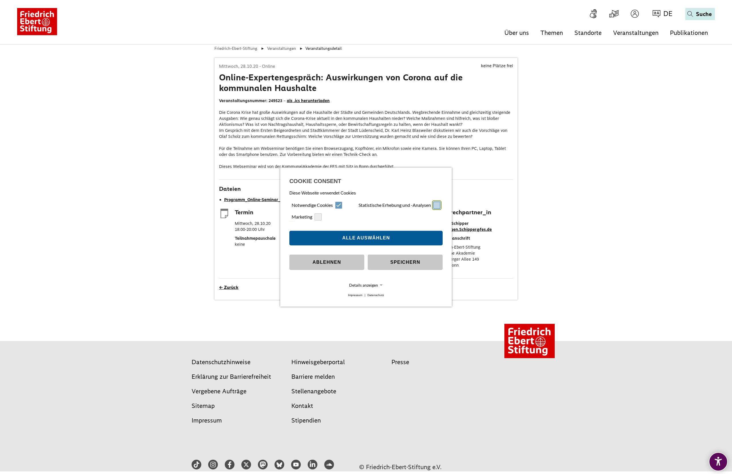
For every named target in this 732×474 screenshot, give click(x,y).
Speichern (405, 262)
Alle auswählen (366, 237)
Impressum (355, 295)
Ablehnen (327, 262)
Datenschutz (375, 295)
